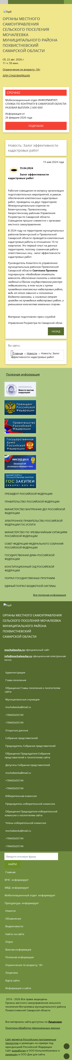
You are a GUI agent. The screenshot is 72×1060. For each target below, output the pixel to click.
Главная (18, 353)
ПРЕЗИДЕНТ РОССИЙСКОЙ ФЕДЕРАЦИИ (28, 493)
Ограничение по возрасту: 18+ (21, 69)
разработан (19, 1050)
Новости (32, 353)
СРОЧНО (13, 93)
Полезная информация (23, 374)
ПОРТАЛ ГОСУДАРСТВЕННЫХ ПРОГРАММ (30, 578)
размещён (11, 1054)
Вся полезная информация (49, 595)
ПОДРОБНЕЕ (36, 125)
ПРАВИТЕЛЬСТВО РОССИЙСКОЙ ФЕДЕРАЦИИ (32, 501)
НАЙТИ (12, 864)
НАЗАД (56, 331)
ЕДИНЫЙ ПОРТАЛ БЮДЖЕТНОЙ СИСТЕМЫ (30, 586)
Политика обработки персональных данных (32, 1028)
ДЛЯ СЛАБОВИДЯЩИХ (16, 75)
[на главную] (4, 2)
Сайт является (14, 1039)
